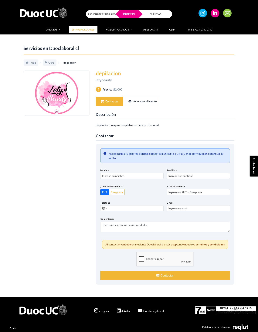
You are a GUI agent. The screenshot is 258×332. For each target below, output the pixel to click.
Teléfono (105, 202)
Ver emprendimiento (145, 101)
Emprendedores (83, 29)
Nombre (104, 170)
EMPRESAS (155, 14)
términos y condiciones (210, 244)
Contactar (111, 101)
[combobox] (104, 208)
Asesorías (150, 29)
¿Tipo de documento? (111, 186)
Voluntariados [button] (118, 29)
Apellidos (172, 170)
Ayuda (13, 328)
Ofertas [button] (52, 29)
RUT (104, 192)
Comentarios (107, 218)
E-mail (170, 202)
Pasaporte (117, 192)
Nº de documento (176, 186)
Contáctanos (254, 166)
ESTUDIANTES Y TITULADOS (102, 14)
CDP (172, 29)
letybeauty (104, 80)
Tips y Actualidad (199, 29)
